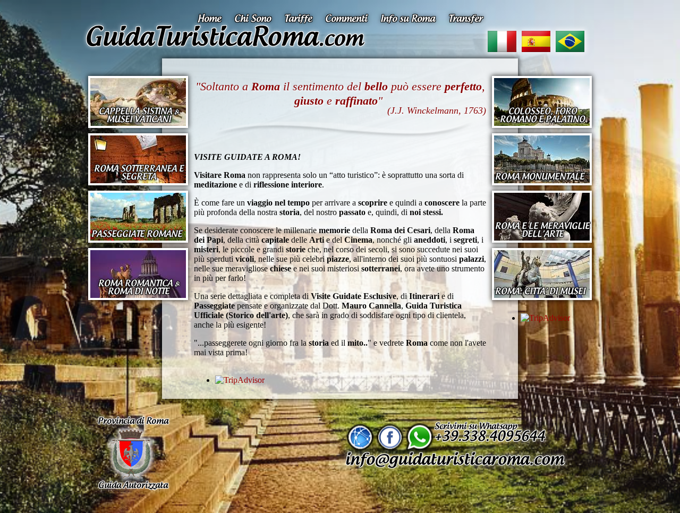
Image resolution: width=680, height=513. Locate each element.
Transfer (465, 19)
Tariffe (299, 19)
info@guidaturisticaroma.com (454, 459)
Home (211, 19)
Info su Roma (409, 19)
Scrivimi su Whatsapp (490, 433)
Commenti (347, 19)
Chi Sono (254, 19)
